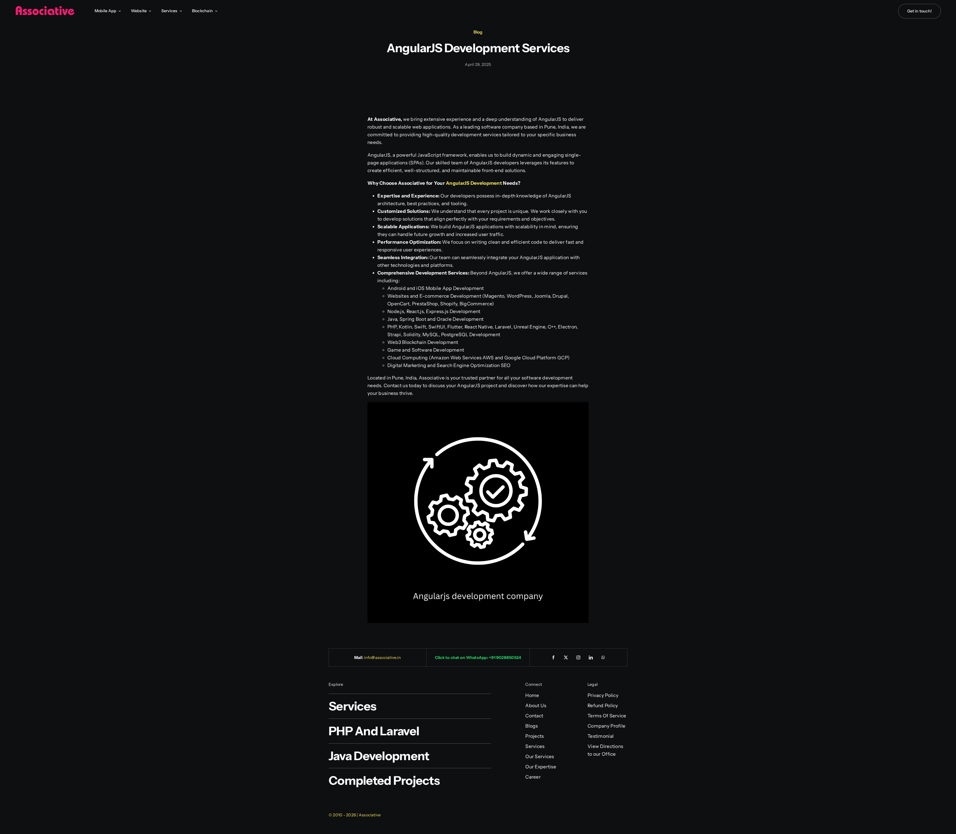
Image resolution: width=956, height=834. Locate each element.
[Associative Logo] (45, 8)
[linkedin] (591, 657)
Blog (478, 32)
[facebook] (554, 657)
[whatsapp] (603, 657)
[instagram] (579, 657)
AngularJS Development (474, 183)
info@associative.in (382, 657)
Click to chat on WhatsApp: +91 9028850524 (478, 657)
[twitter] (566, 657)
